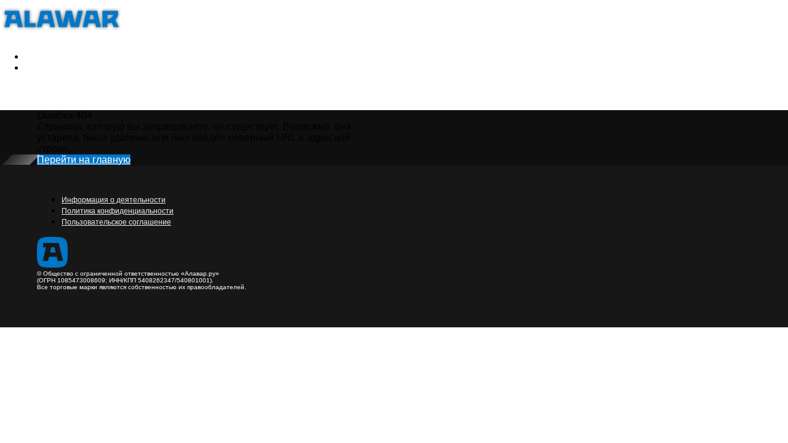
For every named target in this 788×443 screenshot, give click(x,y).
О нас (78, 67)
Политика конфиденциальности (118, 211)
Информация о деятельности (114, 200)
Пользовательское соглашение (116, 222)
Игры (38, 56)
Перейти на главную (84, 159)
